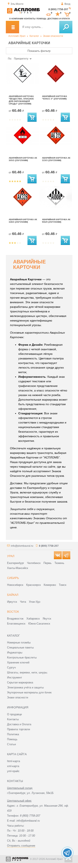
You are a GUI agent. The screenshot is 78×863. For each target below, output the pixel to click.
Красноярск (33, 584)
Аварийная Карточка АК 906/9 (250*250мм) (56, 220)
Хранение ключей (18, 662)
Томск (62, 584)
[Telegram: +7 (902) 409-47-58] (67, 853)
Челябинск (34, 563)
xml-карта (13, 766)
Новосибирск (15, 584)
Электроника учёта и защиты (25, 687)
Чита (23, 601)
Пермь (47, 563)
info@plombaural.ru (22, 545)
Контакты (30, 18)
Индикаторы (14, 652)
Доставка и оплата (58, 18)
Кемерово (50, 584)
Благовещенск (16, 623)
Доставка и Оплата (19, 724)
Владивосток (15, 618)
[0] (48, 14)
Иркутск (12, 601)
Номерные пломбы (19, 642)
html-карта (13, 761)
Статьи (11, 744)
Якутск (47, 618)
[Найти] (65, 27)
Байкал (12, 594)
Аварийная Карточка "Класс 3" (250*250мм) (54, 97)
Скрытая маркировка (20, 682)
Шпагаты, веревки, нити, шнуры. (27, 672)
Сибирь (13, 578)
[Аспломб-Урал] (23, 12)
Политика (13, 734)
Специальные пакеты (20, 647)
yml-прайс (13, 771)
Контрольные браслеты (22, 657)
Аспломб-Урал (16, 36)
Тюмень (59, 563)
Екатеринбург (15, 563)
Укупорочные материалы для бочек (29, 692)
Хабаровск (33, 618)
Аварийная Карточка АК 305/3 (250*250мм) (23, 159)
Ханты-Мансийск (17, 568)
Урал (10, 556)
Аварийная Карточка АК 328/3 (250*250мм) (23, 220)
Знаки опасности (53, 36)
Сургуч (11, 667)
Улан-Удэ (34, 601)
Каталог (34, 36)
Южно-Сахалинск (39, 623)
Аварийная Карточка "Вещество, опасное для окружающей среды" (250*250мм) (21, 100)
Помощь (41, 18)
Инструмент (14, 677)
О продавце (14, 714)
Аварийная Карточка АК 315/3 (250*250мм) (56, 159)
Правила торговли (18, 729)
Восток (13, 611)
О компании (16, 18)
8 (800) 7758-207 (58, 9)
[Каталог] (12, 27)
